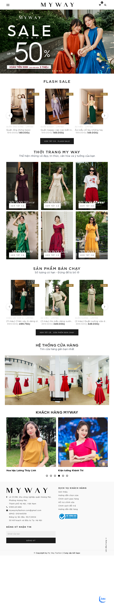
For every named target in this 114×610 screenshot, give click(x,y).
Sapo (78, 553)
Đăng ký (31, 540)
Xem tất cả (17, 206)
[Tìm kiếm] (105, 5)
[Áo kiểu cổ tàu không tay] (57, 111)
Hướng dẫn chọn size (68, 495)
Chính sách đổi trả (67, 506)
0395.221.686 (15, 507)
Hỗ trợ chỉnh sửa (66, 502)
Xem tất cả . (57, 141)
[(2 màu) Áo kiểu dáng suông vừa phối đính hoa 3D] (22, 302)
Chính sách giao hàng (68, 499)
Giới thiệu (63, 492)
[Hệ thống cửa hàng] (57, 380)
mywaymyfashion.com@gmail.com (25, 510)
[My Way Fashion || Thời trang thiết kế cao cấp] (57, 4)
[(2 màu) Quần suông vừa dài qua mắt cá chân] (57, 302)
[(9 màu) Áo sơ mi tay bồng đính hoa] (91, 302)
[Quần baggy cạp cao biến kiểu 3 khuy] (22, 111)
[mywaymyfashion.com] (57, 42)
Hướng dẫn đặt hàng (68, 509)
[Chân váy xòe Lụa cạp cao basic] (91, 111)
